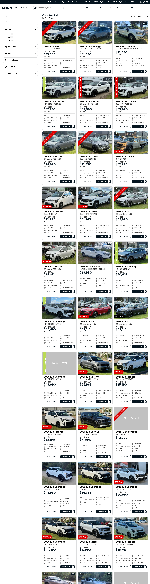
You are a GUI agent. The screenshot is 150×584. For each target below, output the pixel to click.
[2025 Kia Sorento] (59, 88)
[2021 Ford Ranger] (95, 253)
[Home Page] (7, 8)
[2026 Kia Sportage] (131, 253)
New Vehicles (99, 8)
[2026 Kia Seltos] (95, 198)
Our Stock (114, 8)
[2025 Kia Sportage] (95, 32)
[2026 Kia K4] (95, 308)
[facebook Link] (138, 2)
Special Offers (130, 8)
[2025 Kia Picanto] (59, 142)
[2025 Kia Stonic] (95, 142)
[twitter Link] (141, 2)
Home (88, 8)
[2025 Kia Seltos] (59, 32)
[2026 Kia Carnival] (95, 418)
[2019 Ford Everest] (131, 32)
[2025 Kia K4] (131, 198)
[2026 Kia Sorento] (95, 363)
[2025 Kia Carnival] (131, 88)
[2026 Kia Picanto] (59, 198)
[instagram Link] (144, 2)
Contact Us (66, 71)
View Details (51, 71)
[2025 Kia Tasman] (131, 142)
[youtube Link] (147, 2)
